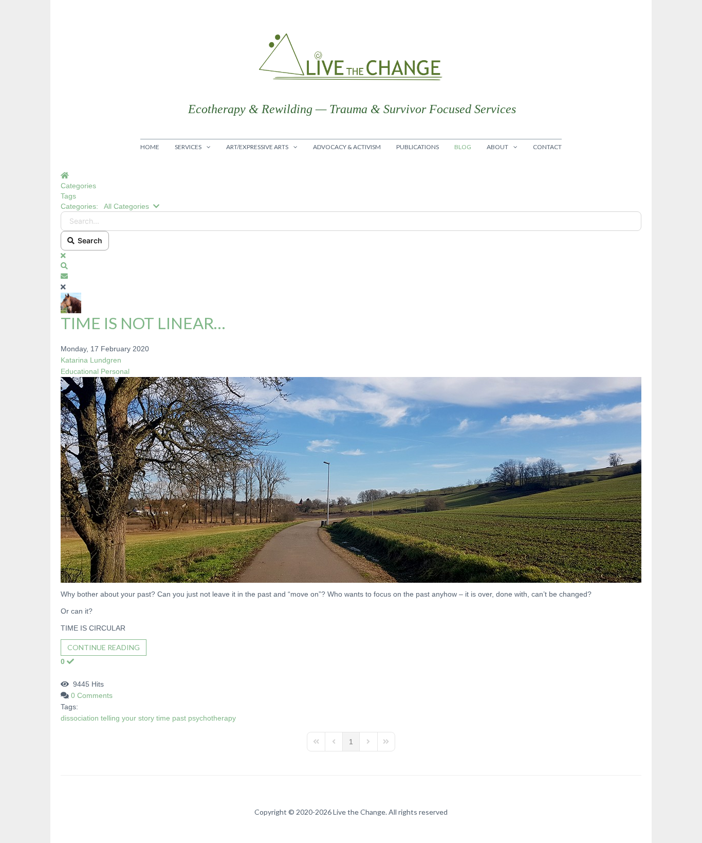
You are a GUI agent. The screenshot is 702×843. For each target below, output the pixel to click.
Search (88, 240)
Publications (417, 147)
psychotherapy (212, 718)
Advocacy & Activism (347, 147)
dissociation (80, 718)
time (163, 718)
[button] (351, 266)
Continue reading (103, 647)
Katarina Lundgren (91, 360)
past (179, 718)
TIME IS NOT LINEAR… (143, 323)
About (497, 147)
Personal (115, 371)
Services (188, 147)
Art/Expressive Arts (257, 147)
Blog (462, 147)
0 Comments (92, 695)
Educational (80, 371)
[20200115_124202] (351, 479)
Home (149, 147)
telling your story (127, 718)
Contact (547, 147)
